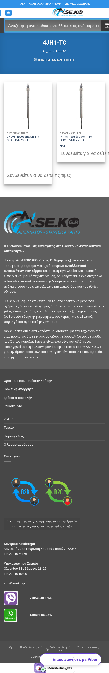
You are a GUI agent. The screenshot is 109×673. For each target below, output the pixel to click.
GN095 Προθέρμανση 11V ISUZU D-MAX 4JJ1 (23, 138)
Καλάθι (9, 419)
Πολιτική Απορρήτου (19, 389)
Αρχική (47, 51)
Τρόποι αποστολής (18, 398)
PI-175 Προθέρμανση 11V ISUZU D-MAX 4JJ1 (76, 138)
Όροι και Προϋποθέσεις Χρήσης (28, 381)
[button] (8, 13)
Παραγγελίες (14, 436)
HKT (62, 145)
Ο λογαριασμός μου (18, 444)
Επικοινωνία (13, 406)
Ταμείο (9, 427)
